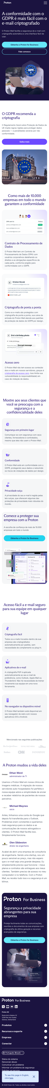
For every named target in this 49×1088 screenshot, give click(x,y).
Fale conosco (24, 51)
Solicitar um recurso (11, 1070)
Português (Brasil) (13, 1053)
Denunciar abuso (9, 1062)
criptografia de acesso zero (17, 373)
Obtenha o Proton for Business (24, 45)
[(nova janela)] (3, 1006)
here (11, 1078)
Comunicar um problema (13, 1065)
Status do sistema (10, 1059)
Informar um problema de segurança (18, 1067)
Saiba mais (24, 142)
